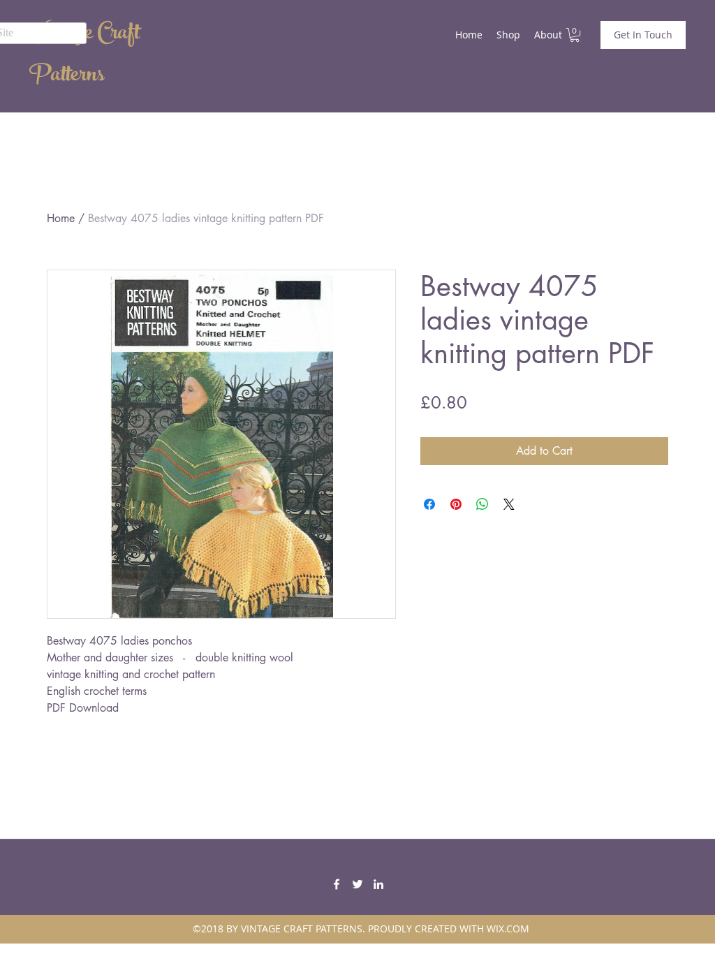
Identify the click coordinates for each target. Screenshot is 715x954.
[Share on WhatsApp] (482, 504)
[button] (574, 35)
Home (61, 218)
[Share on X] (509, 504)
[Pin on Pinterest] (456, 504)
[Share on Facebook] (429, 504)
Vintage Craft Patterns (84, 56)
